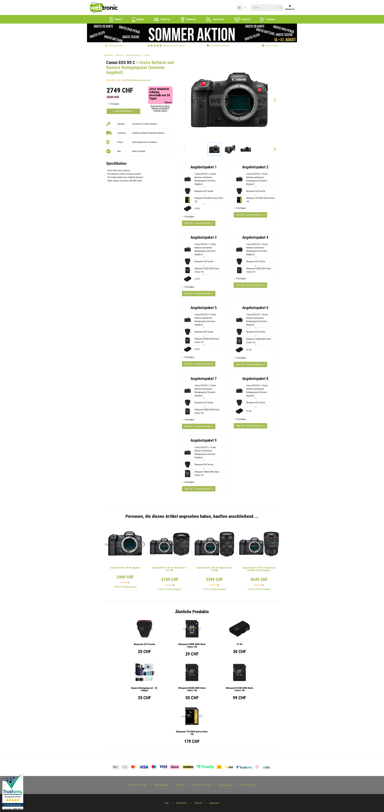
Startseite (108, 55)
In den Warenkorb (123, 111)
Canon (147, 55)
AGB (167, 803)
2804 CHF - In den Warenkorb (249, 426)
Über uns (198, 803)
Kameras (165, 19)
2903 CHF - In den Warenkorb (197, 293)
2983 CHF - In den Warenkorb (197, 223)
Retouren (180, 785)
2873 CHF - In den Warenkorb (249, 285)
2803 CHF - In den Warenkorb (197, 489)
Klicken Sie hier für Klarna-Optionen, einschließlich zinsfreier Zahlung (160, 108)
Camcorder (218, 19)
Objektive (191, 19)
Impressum (214, 803)
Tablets (118, 19)
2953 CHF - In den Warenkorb (249, 215)
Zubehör (270, 19)
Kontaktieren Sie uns (138, 785)
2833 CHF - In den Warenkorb (249, 364)
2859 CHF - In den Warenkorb (197, 364)
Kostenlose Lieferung (200, 785)
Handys (140, 19)
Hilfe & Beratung (161, 785)
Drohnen (245, 19)
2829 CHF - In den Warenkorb (197, 426)
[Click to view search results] (280, 7)
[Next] (274, 100)
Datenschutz (181, 803)
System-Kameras (133, 55)
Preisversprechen (248, 785)
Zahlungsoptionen (225, 785)
